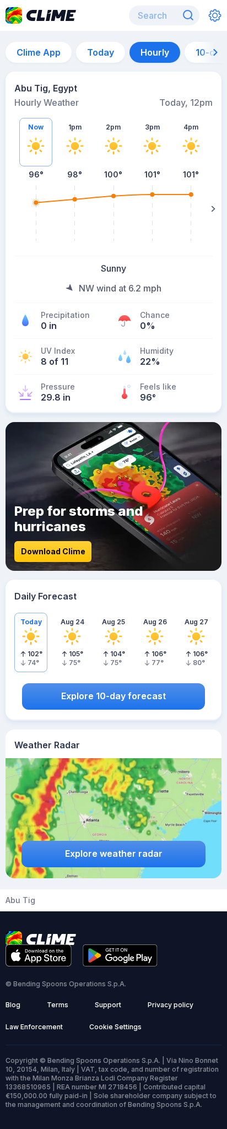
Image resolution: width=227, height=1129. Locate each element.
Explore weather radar (114, 853)
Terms (57, 1005)
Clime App (39, 52)
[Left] (14, 209)
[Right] (213, 209)
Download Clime (53, 551)
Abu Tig (20, 900)
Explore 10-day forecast (113, 695)
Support (108, 1005)
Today (100, 52)
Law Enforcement (34, 1027)
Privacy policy (170, 1005)
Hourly (154, 52)
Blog (13, 1005)
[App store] (39, 963)
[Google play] (120, 963)
